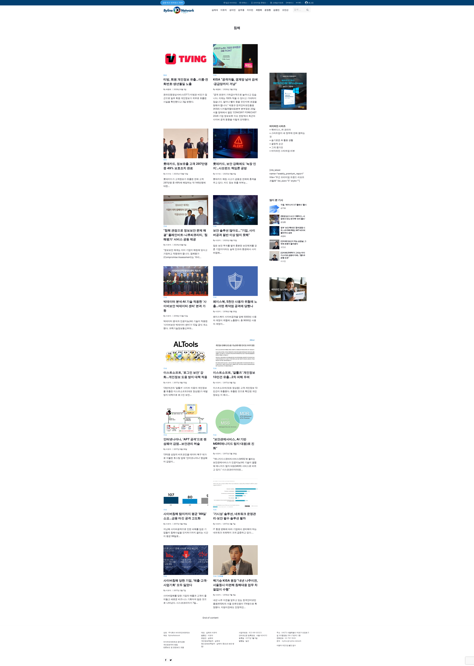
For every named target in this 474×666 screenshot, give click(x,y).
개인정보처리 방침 (170, 645)
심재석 (215, 10)
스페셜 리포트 (278, 3)
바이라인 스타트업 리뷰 (283, 151)
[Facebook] (165, 660)
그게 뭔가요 (277, 147)
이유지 (223, 10)
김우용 (241, 10)
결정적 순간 (277, 143)
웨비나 (290, 3)
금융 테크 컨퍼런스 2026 (172, 3)
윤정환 (268, 10)
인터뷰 (220, 576)
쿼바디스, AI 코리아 (281, 129)
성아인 (232, 10)
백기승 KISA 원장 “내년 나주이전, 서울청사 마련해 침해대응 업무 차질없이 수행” (235, 585)
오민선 (285, 10)
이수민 (250, 10)
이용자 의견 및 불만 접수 (286, 645)
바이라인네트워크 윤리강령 (174, 642)
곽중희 (259, 10)
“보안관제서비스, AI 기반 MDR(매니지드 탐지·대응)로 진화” (233, 443)
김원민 (276, 10)
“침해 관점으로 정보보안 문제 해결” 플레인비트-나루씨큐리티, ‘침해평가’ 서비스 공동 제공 (185, 235)
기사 (214, 75)
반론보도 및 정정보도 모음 (173, 647)
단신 (165, 75)
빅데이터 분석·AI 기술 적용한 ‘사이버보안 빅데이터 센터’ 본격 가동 (185, 306)
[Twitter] (170, 660)
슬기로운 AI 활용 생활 (282, 140)
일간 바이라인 (231, 3)
